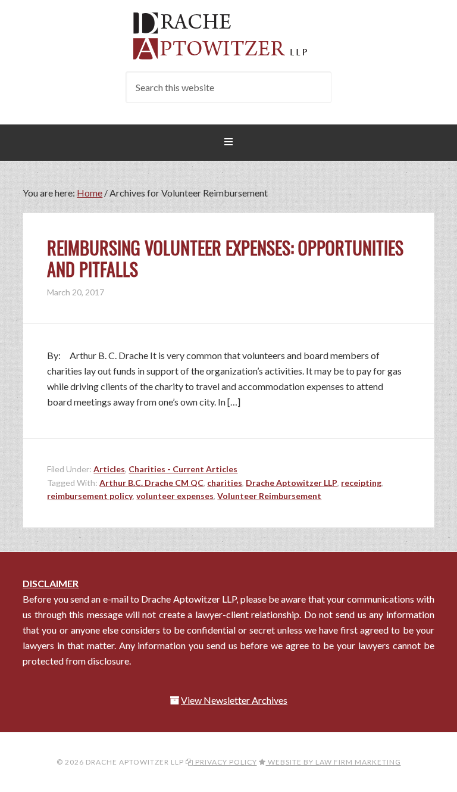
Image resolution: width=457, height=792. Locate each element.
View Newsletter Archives (234, 700)
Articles (109, 469)
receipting (361, 483)
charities (224, 483)
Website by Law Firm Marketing (333, 761)
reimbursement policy (90, 496)
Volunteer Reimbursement (269, 496)
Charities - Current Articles (183, 469)
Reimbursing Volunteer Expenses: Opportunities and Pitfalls (225, 258)
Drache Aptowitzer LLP (228, 36)
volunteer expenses (175, 496)
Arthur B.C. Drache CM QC (151, 483)
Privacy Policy (225, 761)
